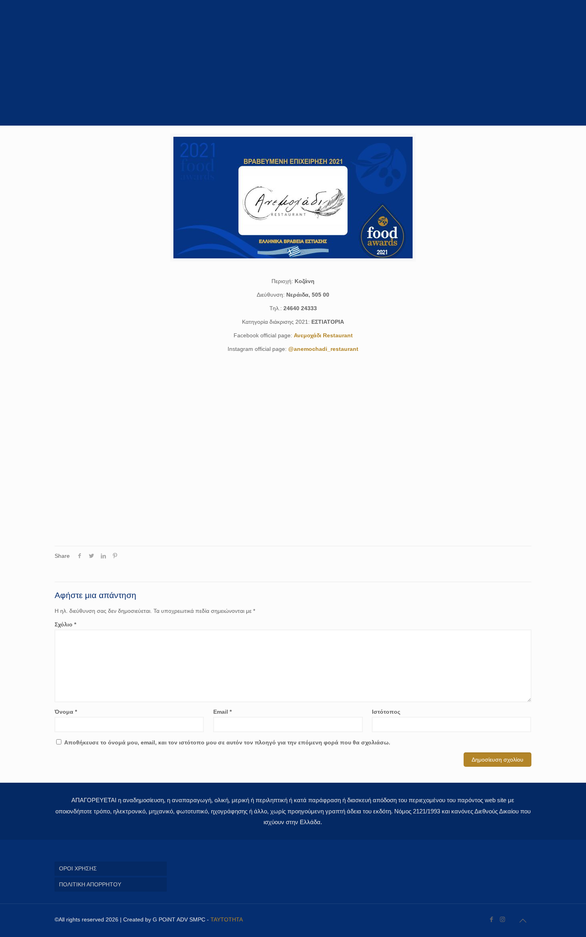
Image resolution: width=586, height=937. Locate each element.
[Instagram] (502, 919)
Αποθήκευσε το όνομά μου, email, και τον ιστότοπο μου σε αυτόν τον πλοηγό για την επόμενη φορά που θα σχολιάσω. (227, 742)
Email (222, 712)
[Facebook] (492, 919)
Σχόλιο (65, 624)
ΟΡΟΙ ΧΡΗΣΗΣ (78, 868)
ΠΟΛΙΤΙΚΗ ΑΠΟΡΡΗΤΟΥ (90, 884)
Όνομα (66, 712)
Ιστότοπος (386, 712)
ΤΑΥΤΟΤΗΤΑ (226, 919)
